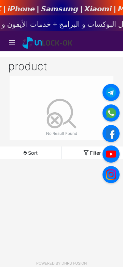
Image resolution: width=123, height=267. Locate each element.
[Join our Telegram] (111, 92)
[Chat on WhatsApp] (111, 113)
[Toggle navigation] (12, 43)
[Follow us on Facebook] (111, 133)
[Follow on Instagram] (111, 174)
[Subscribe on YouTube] (111, 154)
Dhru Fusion (74, 263)
